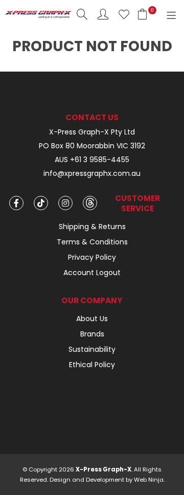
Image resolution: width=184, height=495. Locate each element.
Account (103, 14)
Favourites (124, 14)
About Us (92, 318)
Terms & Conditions (92, 242)
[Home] (38, 14)
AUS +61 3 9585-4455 (92, 159)
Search (82, 14)
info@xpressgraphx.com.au (92, 173)
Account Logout (92, 272)
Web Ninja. (149, 480)
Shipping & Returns (92, 226)
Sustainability (92, 349)
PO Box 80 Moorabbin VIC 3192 (92, 146)
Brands (92, 334)
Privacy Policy (92, 257)
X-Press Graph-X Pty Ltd (92, 132)
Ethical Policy (92, 364)
